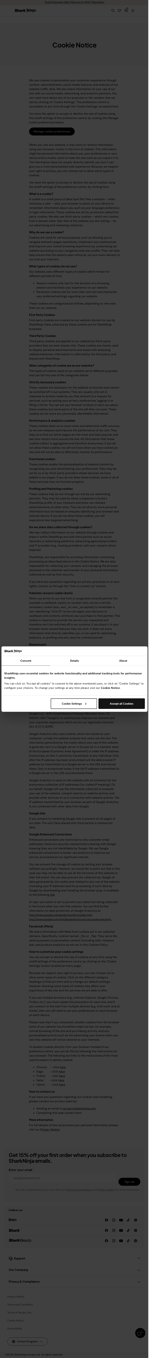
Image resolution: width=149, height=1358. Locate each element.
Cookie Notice (110, 687)
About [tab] (123, 660)
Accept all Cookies (121, 703)
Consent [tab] (25, 660)
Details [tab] (74, 660)
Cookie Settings (72, 703)
